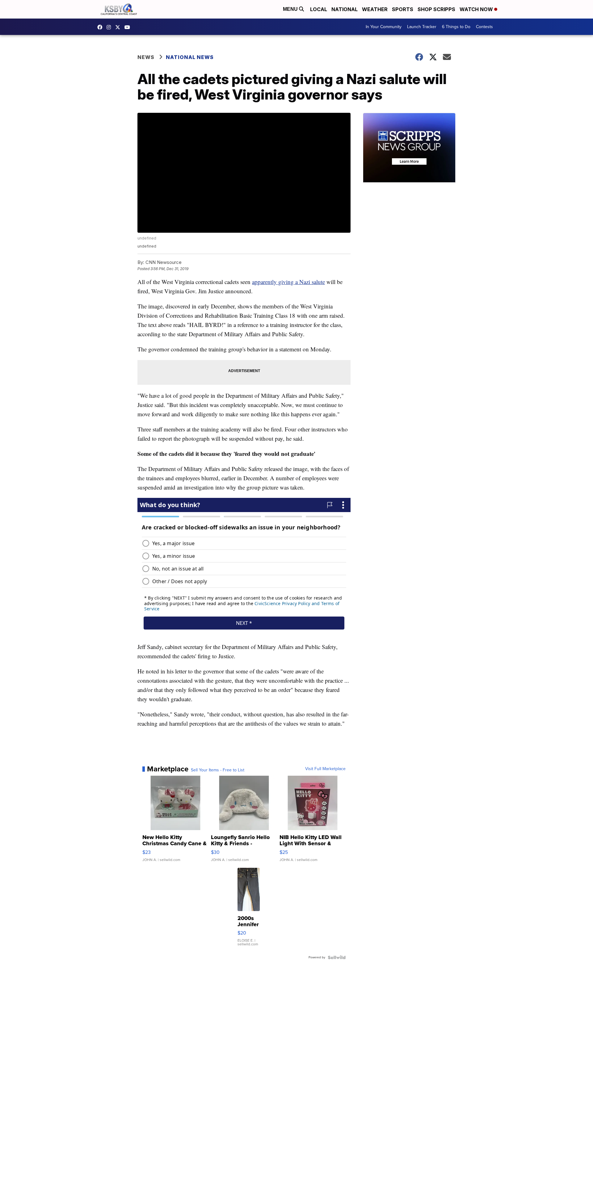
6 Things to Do (456, 26)
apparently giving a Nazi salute (288, 282)
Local (318, 9)
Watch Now (477, 9)
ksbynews (101, 27)
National (344, 9)
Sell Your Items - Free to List (217, 770)
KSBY (119, 27)
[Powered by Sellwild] (337, 957)
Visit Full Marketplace (325, 769)
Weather (375, 9)
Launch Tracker (421, 26)
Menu (291, 9)
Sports (402, 9)
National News (190, 57)
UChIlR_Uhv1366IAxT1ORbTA (128, 27)
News (145, 57)
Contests (484, 26)
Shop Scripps (436, 9)
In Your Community (384, 26)
